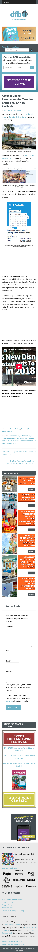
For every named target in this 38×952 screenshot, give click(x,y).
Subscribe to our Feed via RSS (12, 941)
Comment (10, 626)
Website (9, 671)
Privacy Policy (7, 905)
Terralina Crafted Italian (17, 117)
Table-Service (7, 431)
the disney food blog (19, 11)
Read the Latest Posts (10, 47)
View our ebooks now (9, 868)
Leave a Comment (14, 110)
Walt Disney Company (12, 925)
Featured (24, 429)
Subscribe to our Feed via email (13, 944)
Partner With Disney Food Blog (13, 910)
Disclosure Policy (8, 902)
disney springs (16, 436)
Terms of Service (8, 908)
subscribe (9, 701)
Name (8, 650)
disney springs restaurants (18, 438)
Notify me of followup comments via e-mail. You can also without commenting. (18, 698)
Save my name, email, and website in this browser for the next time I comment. (18, 687)
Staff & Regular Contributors (12, 899)
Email (8, 661)
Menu (7, 2)
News (30, 429)
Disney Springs (15, 429)
